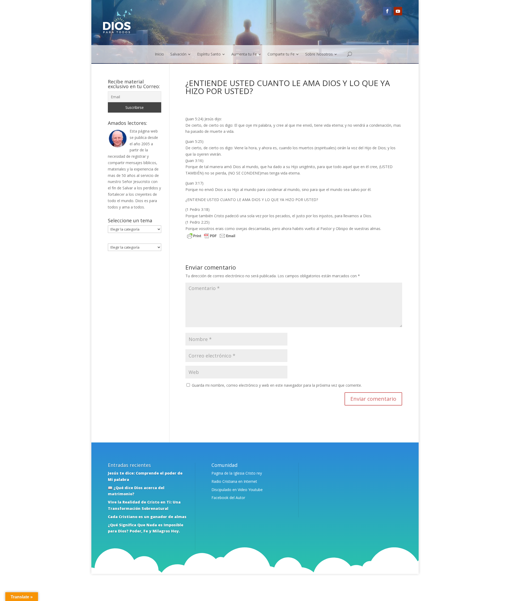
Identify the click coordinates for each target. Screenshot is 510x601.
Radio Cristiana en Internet (234, 481)
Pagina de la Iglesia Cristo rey (236, 473)
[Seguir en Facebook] (387, 11)
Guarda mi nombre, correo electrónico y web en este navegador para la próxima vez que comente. (277, 385)
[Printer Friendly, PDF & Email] (211, 236)
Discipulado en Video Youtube (237, 489)
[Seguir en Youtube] (398, 11)
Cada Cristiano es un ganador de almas (147, 516)
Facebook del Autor (228, 497)
